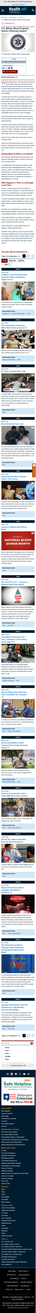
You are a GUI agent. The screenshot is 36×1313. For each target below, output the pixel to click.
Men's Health (4, 1181)
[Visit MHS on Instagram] (7, 1075)
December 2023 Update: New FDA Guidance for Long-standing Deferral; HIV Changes (14, 1007)
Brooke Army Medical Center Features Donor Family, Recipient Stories (14, 745)
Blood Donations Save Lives (12, 424)
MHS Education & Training (10, 1129)
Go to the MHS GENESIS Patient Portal (11, 1247)
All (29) (4, 261)
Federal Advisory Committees (8, 1118)
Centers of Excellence (7, 1168)
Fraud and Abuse (23, 1275)
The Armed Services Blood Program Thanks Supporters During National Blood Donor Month (12, 948)
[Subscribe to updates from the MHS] (28, 1075)
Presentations (4, 1228)
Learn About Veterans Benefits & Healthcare (12, 1252)
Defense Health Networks (18, 313)
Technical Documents (6, 1236)
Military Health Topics (8, 1148)
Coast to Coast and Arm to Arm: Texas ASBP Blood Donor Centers (14, 794)
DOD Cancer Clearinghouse (8, 1153)
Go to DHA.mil (6, 313)
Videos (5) (21, 261)
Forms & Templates (6, 1218)
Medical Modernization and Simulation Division (13, 1145)
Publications (4, 1231)
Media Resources (5, 1202)
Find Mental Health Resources (9, 1257)
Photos (7, 1053)
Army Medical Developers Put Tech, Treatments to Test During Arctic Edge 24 (14, 639)
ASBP (16, 77)
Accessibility (13, 1278)
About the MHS (6, 1108)
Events (7, 1050)
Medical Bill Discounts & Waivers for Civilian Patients (14, 1173)
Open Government (11, 1286)
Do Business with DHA (7, 1259)
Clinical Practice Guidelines (8, 1208)
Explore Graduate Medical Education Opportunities (14, 1262)
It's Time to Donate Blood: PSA (13, 371)
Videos (7, 1059)
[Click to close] (34, 465)
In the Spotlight (5, 1197)
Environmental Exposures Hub (9, 1161)
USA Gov (8, 1289)
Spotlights (8, 1056)
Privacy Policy (22, 1271)
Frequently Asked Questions (8, 1220)
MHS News (4, 1187)
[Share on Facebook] (3, 68)
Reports (3, 1233)
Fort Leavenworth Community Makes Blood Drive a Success (13, 326)
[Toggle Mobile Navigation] (2, 10)
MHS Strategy (5, 1116)
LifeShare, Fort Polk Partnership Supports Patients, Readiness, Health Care (14, 277)
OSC (27, 1289)
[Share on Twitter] (6, 68)
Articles (7, 1048)
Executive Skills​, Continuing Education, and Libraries (14, 1140)
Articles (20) (12, 261)
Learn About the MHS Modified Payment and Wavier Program (16, 1249)
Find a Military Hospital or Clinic (9, 1244)
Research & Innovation (7, 1178)
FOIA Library (4, 1215)
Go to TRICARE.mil (6, 1242)
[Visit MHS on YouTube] (24, 1075)
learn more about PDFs (20, 1307)
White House (18, 1289)
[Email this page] (12, 68)
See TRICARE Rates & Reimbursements (11, 1254)
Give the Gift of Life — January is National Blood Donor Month (14, 583)
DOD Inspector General (10, 1282)
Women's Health (5, 1183)
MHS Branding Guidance (7, 1124)
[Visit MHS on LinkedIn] (12, 1075)
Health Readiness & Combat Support (10, 1166)
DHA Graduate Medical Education (9, 1134)
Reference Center (7, 1205)
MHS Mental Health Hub (7, 1158)
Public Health (11, 1028)
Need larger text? (9, 23)
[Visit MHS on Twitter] (20, 1075)
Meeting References (6, 1223)
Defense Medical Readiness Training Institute (12, 1137)
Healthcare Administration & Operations (11, 1163)
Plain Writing (24, 1286)
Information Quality (25, 1282)
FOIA (22, 1278)
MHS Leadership (5, 1111)
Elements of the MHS (6, 1113)
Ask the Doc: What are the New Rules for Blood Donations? (13, 840)
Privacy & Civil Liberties (7, 1176)
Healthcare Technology (8, 680)
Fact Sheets (4, 1213)
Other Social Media (10, 72)
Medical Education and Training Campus (11, 1142)
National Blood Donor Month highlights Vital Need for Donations (12, 890)
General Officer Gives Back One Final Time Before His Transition (14, 693)
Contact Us (4, 1126)
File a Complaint (5, 1264)
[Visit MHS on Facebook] (16, 1075)
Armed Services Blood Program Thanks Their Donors (13, 477)
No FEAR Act (10, 1275)
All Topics (3, 1150)
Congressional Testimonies (8, 1210)
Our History (11, 625)
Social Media (4, 1199)
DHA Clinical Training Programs (9, 1132)
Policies (3, 1226)
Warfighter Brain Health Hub (8, 1155)
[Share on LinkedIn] (9, 68)
